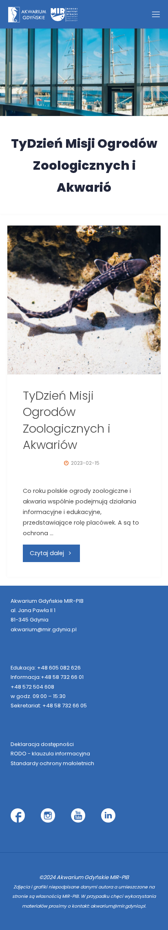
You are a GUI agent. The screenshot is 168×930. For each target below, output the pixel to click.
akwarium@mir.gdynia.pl (44, 629)
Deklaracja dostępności (42, 744)
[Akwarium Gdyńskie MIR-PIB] (43, 14)
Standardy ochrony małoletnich (52, 763)
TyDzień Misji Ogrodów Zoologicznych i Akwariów (67, 420)
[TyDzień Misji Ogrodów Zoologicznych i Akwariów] (84, 300)
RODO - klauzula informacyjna (50, 753)
